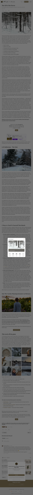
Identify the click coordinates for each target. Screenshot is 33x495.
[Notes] (20, 254)
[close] (24, 239)
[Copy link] (9, 254)
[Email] (16, 254)
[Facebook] (13, 254)
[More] (23, 254)
